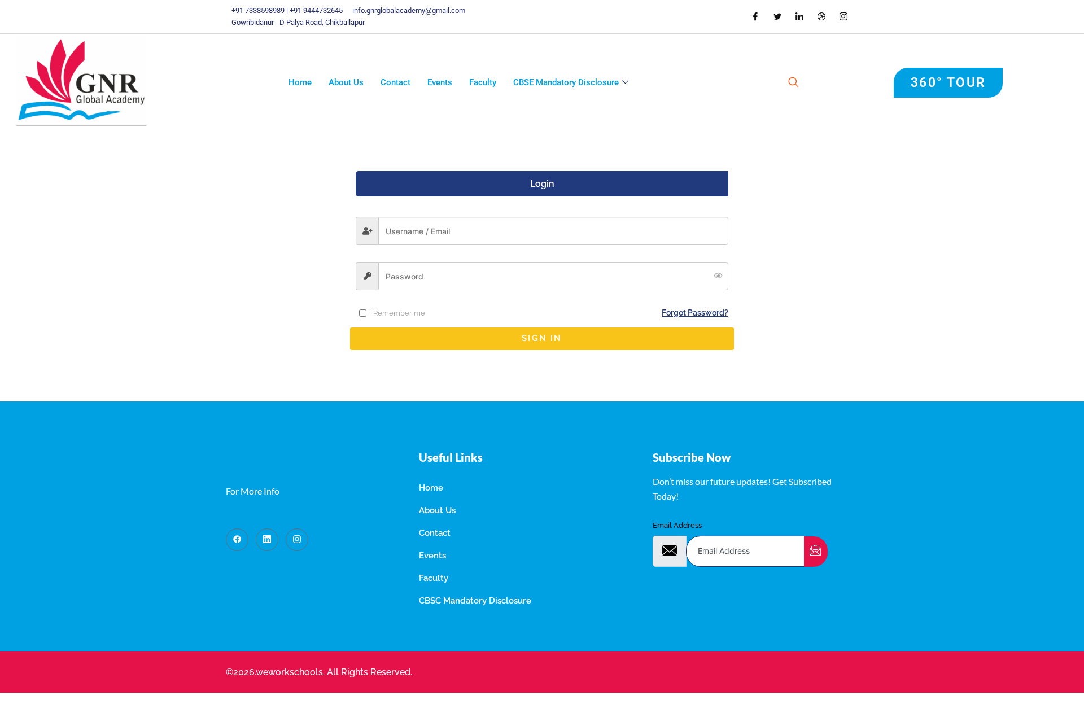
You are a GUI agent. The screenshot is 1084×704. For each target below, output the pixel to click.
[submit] (816, 551)
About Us (346, 82)
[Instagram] (297, 539)
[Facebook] (237, 539)
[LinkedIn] (267, 539)
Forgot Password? (695, 312)
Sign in (542, 338)
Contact (395, 82)
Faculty (482, 82)
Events (439, 82)
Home (300, 82)
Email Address (677, 525)
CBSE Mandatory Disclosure (566, 82)
